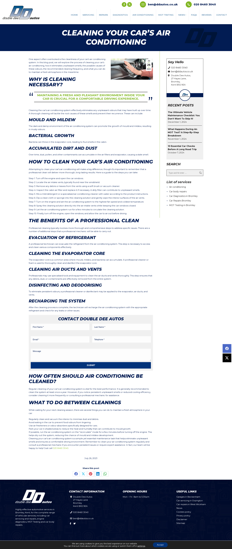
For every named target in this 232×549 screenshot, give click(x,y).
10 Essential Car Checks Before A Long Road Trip (182, 148)
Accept (160, 545)
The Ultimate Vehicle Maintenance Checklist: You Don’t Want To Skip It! (184, 115)
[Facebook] (227, 348)
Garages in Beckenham (188, 497)
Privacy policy (183, 515)
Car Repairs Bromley (180, 200)
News (179, 508)
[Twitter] (227, 358)
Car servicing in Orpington (189, 500)
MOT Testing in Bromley (182, 205)
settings (141, 546)
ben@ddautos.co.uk (163, 4)
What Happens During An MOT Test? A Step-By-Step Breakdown (183, 132)
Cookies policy (183, 512)
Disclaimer (181, 519)
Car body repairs (178, 191)
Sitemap (180, 523)
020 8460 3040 (205, 4)
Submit (91, 365)
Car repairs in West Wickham (191, 504)
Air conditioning (177, 187)
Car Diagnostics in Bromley (183, 196)
